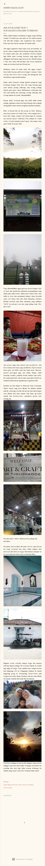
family (25, 785)
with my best (7, 788)
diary (20, 785)
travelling (30, 785)
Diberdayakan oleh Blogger (24, 859)
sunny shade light (13, 8)
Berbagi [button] (6, 782)
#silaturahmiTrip (13, 785)
